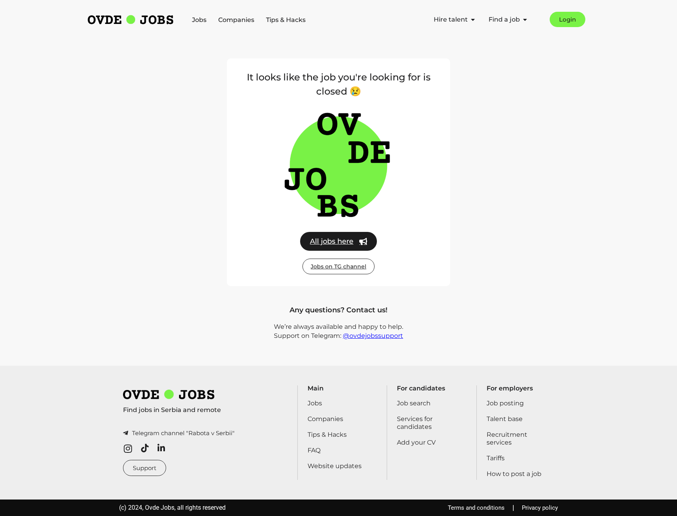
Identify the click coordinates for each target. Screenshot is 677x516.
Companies (236, 20)
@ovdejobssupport (373, 335)
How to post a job (514, 474)
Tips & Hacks (286, 20)
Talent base (505, 419)
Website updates (335, 466)
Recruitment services (507, 438)
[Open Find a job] (525, 19)
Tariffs (496, 458)
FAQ (314, 450)
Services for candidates (415, 422)
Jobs (199, 20)
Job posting (505, 403)
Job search (414, 403)
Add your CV (416, 442)
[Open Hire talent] (473, 19)
